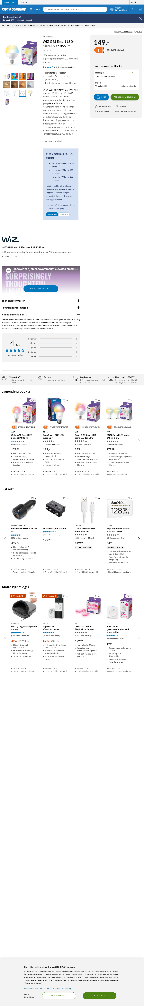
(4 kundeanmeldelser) (83, 444)
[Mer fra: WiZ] (10, 240)
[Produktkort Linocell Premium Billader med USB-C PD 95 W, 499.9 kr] (24, 508)
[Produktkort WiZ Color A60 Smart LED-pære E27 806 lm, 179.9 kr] (24, 411)
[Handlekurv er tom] (140, 9)
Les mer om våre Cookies (35, 988)
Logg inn (64, 214)
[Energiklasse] (99, 50)
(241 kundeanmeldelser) (20, 538)
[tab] (10, 2)
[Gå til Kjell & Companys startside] (15, 9)
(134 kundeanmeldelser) (116, 538)
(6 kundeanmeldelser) (115, 444)
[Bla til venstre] (5, 441)
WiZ (52, 50)
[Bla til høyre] (139, 441)
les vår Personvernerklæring (59, 988)
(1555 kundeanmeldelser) (84, 538)
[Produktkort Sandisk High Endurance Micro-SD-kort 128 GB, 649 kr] (119, 508)
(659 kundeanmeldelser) (20, 636)
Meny (37, 9)
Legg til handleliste (124, 31)
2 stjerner (32, 352)
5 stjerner (32, 338)
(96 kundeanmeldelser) (51, 636)
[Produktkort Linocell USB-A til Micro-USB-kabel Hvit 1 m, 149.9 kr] (88, 508)
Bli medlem (52, 214)
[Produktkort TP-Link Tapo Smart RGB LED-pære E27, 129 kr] (56, 411)
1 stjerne (32, 356)
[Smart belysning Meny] (41, 25)
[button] (6, 76)
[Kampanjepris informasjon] (28, 641)
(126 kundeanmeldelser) (52, 444)
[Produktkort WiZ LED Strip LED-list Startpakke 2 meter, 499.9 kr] (88, 606)
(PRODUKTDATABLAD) (115, 50)
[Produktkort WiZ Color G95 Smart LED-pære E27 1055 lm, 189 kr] (88, 411)
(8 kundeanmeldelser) (83, 636)
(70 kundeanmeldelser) (51, 535)
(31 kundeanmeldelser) (19, 444)
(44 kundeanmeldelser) (115, 639)
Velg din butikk (101, 86)
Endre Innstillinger (29, 995)
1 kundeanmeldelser (66, 67)
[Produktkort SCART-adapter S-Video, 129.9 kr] (56, 508)
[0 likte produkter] (133, 9)
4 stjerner (32, 343)
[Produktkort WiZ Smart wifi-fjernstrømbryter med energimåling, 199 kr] (119, 606)
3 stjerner (32, 347)
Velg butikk (31, 474)
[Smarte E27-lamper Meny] (62, 25)
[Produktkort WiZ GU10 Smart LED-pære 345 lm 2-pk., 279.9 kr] (119, 411)
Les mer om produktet (53, 141)
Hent (103, 97)
